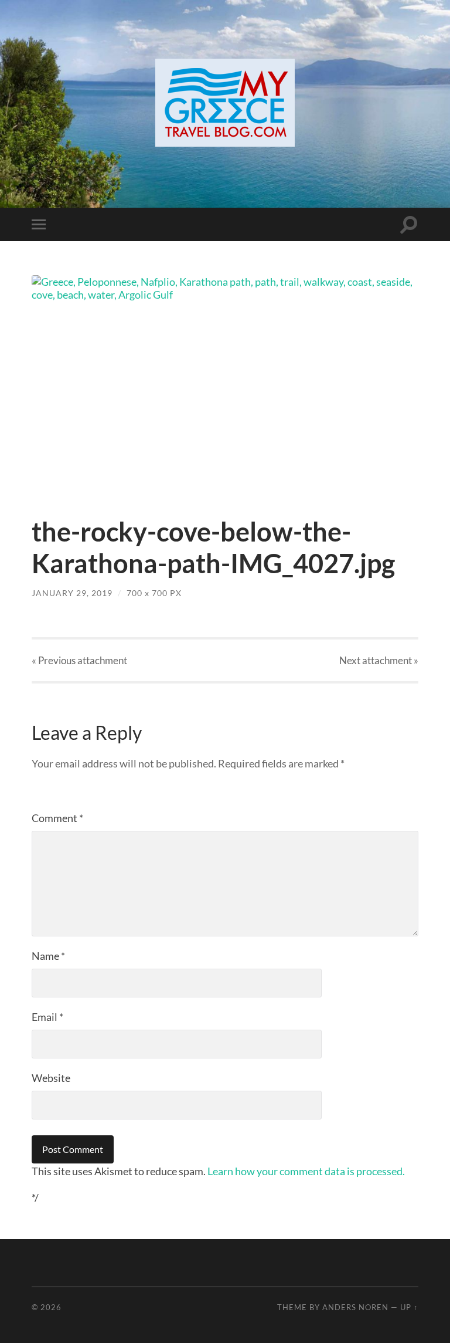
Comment (57, 817)
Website (51, 1077)
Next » (378, 660)
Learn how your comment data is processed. (306, 1171)
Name (48, 955)
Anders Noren (355, 1307)
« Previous (79, 660)
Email (47, 1016)
